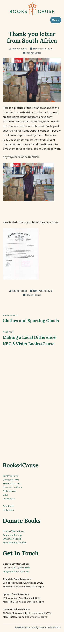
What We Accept (12, 538)
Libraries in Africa (12, 487)
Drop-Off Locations (13, 531)
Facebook (8, 506)
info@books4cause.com (16, 571)
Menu (56, 20)
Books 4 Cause (22, 627)
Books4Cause (33, 52)
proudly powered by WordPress (46, 627)
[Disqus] (32, 406)
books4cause (19, 48)
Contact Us (9, 498)
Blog (5, 494)
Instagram (9, 510)
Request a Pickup (12, 535)
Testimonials (10, 491)
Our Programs (10, 476)
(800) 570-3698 (21, 567)
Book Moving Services (14, 542)
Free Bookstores (12, 483)
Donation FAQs (11, 479)
